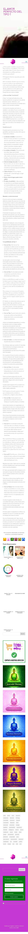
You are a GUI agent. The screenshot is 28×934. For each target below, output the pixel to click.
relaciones (21, 839)
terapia (9, 844)
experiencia (19, 827)
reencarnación (14, 839)
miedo (15, 832)
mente (11, 832)
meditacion (5, 832)
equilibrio (5, 827)
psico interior (6, 839)
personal (17, 834)
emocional (5, 825)
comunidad (5, 820)
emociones (12, 825)
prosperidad (12, 836)
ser (11, 841)
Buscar (22, 633)
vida (17, 844)
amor (13, 815)
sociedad (15, 841)
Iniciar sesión (14, 897)
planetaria (5, 836)
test (13, 844)
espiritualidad (12, 827)
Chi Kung (17, 818)
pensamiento (10, 834)
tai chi (4, 844)
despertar (12, 822)
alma (4, 815)
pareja (4, 834)
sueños (20, 841)
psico (18, 836)
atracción (18, 815)
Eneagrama (6, 9)
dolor (17, 822)
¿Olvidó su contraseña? (9, 893)
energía (17, 825)
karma (21, 829)
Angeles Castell (14, 926)
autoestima (5, 818)
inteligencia (11, 829)
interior (17, 829)
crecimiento (5, 822)
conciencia (12, 820)
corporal (18, 820)
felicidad (5, 829)
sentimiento (5, 841)
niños (20, 832)
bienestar (12, 818)
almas (8, 815)
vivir (20, 844)
